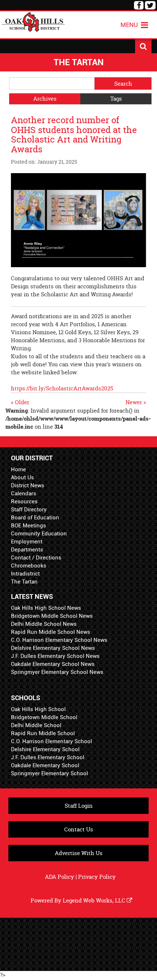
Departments (27, 549)
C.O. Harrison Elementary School (51, 741)
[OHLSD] (33, 21)
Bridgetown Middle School (44, 717)
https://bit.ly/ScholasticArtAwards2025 (62, 388)
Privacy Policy (97, 877)
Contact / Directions (36, 557)
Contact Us (78, 829)
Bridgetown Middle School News (52, 616)
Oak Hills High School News (46, 608)
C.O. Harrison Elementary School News (59, 640)
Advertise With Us (79, 853)
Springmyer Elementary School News (57, 672)
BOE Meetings (28, 525)
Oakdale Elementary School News (53, 664)
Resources (24, 501)
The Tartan (24, 581)
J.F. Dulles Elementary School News (55, 656)
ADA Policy (59, 877)
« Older (20, 402)
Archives (45, 98)
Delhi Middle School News (44, 624)
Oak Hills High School (38, 709)
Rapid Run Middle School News (50, 632)
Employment (26, 541)
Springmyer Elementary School (49, 773)
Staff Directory (29, 509)
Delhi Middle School (36, 725)
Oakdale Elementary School (45, 765)
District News (27, 485)
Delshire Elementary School (45, 749)
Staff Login (79, 806)
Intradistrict (25, 573)
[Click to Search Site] (143, 46)
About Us (22, 477)
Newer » (136, 402)
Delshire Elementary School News (53, 648)
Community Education (39, 533)
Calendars (23, 493)
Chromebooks (28, 565)
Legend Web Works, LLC (95, 900)
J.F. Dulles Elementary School (47, 757)
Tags (116, 98)
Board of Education (35, 517)
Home (18, 469)
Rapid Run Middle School (43, 733)
